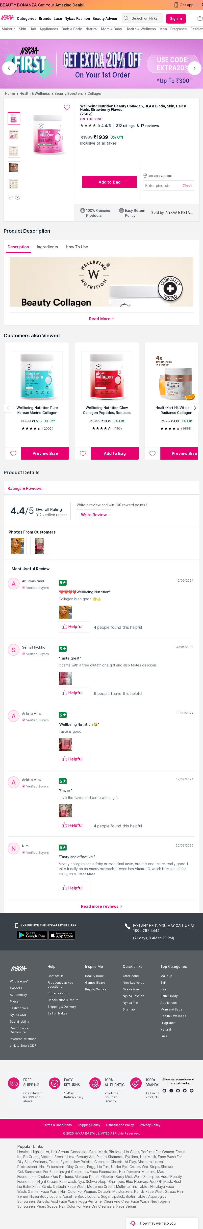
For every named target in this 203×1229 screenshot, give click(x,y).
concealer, (79, 1152)
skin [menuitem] (22, 29)
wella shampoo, (147, 1176)
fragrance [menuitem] (178, 29)
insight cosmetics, (74, 1171)
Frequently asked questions (60, 984)
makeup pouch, (87, 1176)
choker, (43, 1176)
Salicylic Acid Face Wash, (57, 1201)
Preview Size (45, 453)
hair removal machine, (137, 1171)
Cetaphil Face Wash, (69, 1186)
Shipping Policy (89, 1125)
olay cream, (76, 1167)
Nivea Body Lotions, (45, 1196)
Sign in (176, 18)
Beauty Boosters (68, 93)
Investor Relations (23, 1039)
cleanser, (102, 1162)
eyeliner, (132, 1157)
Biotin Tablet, (136, 1196)
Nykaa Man (131, 989)
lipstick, (23, 1152)
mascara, (145, 1162)
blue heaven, (137, 1181)
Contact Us (56, 976)
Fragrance (168, 1023)
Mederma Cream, (101, 1186)
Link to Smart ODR (23, 1045)
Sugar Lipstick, (113, 1196)
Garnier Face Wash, (43, 1191)
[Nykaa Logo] (8, 17)
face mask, (98, 1152)
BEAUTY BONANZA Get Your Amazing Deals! (42, 4)
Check (187, 185)
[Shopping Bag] (200, 18)
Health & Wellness (35, 93)
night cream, (47, 1181)
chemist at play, (124, 1162)
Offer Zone (131, 976)
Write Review (94, 514)
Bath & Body (169, 996)
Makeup (166, 976)
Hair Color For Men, (75, 1206)
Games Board (95, 982)
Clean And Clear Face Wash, (126, 1201)
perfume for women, (158, 1152)
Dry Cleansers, (103, 1206)
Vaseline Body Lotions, (81, 1196)
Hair (163, 989)
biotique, (116, 1152)
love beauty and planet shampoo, (95, 1157)
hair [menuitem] (32, 29)
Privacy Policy (150, 1125)
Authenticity (18, 995)
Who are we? (19, 981)
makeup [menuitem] (8, 29)
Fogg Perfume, (90, 1201)
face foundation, (104, 1171)
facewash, (68, 1181)
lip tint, (103, 1167)
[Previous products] (8, 408)
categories (26, 18)
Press (14, 1001)
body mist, (124, 1176)
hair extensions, (52, 1167)
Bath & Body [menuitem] (72, 29)
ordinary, (40, 1162)
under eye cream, (126, 1167)
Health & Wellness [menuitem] (141, 29)
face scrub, (42, 1186)
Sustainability (19, 1021)
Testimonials (19, 1008)
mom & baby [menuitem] (111, 29)
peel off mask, (161, 1181)
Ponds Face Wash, (149, 1191)
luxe (58, 18)
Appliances (168, 1003)
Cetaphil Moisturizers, (115, 1191)
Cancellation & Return (63, 1000)
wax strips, (151, 1167)
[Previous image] (10, 197)
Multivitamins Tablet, (132, 1186)
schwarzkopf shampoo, (105, 1181)
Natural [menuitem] (91, 29)
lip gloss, (132, 1152)
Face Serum (126, 1206)
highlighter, (40, 1152)
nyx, (81, 1181)
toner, (54, 1162)
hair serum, (60, 1152)
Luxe (163, 1036)
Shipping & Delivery (62, 1006)
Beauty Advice (105, 18)
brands (45, 18)
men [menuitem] (163, 29)
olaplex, (108, 1176)
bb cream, (31, 1157)
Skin (163, 982)
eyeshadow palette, (77, 1162)
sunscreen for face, (41, 1171)
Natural (165, 1029)
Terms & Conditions (57, 1125)
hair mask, (148, 1157)
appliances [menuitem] (49, 29)
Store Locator (58, 993)
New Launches (133, 982)
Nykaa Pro (130, 1003)
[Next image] (17, 197)
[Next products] (195, 408)
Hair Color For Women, (78, 1191)
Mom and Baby (171, 1009)
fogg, (91, 1167)
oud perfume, (62, 1176)
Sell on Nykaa (57, 1013)
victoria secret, (53, 1157)
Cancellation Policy (120, 1125)
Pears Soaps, (47, 1206)
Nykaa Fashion (77, 18)
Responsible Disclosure (19, 1030)
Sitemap (129, 1009)
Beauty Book (94, 976)
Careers (16, 988)
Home (10, 93)
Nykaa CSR (18, 1015)
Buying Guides (95, 989)
